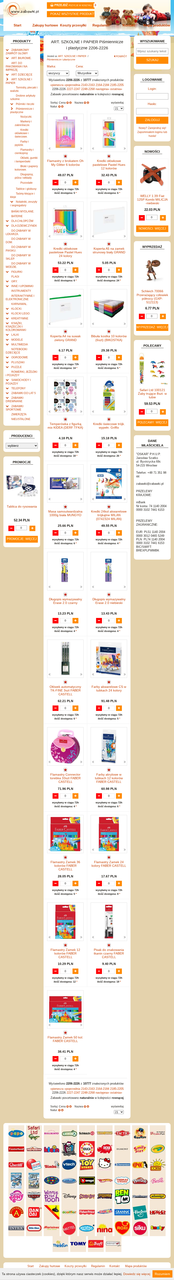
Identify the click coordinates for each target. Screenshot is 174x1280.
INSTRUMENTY (21, 290)
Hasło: (152, 104)
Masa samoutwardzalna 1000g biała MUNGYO (65, 513)
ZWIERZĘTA (19, 414)
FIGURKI (16, 271)
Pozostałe (26, 182)
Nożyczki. (26, 116)
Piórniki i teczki (25, 103)
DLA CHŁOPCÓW (22, 220)
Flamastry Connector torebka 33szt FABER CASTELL (65, 778)
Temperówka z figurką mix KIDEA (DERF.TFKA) (65, 425)
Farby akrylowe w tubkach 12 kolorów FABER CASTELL (109, 778)
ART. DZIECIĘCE (21, 74)
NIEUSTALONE (20, 419)
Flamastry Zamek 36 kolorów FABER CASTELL (65, 865)
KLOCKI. (16, 308)
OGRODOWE (19, 357)
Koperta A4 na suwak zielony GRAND (65, 338)
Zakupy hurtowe (45, 25)
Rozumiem (162, 1274)
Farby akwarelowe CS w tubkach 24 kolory (109, 688)
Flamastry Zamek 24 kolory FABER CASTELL (109, 863)
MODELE (17, 339)
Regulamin (100, 25)
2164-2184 (103, 85)
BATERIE (17, 216)
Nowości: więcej (152, 228)
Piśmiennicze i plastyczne (61, 59)
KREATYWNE (19, 318)
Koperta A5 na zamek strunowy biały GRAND (109, 250)
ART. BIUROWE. (21, 58)
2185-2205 (117, 85)
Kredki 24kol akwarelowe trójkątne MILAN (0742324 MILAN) (109, 515)
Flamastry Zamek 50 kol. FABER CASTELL (65, 1039)
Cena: (80, 66)
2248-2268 (88, 89)
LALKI (15, 334)
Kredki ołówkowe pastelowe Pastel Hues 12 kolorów (109, 164)
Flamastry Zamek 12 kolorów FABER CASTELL (65, 953)
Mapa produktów (156, 25)
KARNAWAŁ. (19, 303)
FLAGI (15, 276)
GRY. (14, 281)
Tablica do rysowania (22, 506)
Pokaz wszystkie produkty (72, 14)
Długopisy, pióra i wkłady (24, 176)
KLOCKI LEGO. (20, 313)
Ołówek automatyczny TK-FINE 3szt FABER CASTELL (65, 690)
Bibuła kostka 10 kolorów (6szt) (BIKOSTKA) (109, 338)
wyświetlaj (117, 102)
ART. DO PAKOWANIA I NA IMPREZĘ (16, 66)
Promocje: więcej (22, 539)
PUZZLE (16, 367)
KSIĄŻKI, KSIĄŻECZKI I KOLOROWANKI (16, 326)
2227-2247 (74, 89)
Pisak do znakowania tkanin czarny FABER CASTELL (109, 953)
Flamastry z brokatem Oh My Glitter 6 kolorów (65, 162)
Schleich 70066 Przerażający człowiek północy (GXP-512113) (152, 297)
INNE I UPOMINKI (22, 286)
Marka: (51, 66)
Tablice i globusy (26, 188)
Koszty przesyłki (73, 25)
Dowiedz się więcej (136, 1274)
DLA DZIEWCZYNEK (24, 225)
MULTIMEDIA (19, 344)
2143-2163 (88, 85)
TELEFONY (18, 388)
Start (17, 25)
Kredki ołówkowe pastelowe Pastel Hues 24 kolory (65, 252)
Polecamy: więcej (152, 422)
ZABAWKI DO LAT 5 (23, 393)
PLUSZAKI (17, 362)
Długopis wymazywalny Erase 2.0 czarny (65, 601)
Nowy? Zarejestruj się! (152, 127)
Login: (152, 88)
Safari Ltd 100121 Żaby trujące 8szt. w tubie (152, 393)
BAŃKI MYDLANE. (22, 211)
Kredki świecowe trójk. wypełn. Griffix (109, 425)
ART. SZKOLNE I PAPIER (72, 56)
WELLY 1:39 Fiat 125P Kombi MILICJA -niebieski (152, 199)
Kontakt (129, 25)
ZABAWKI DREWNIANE (14, 399)
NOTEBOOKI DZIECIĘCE (16, 351)
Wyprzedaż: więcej (152, 327)
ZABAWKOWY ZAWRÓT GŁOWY (17, 51)
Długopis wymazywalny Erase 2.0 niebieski (109, 601)
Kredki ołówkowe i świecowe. (22, 133)
